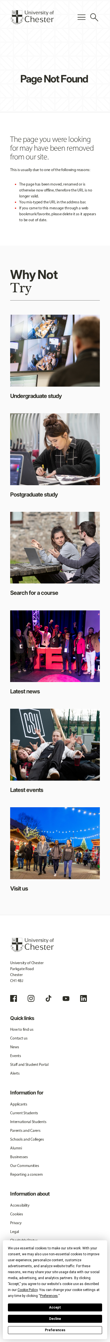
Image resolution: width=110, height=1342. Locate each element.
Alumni (16, 1148)
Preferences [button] (49, 1296)
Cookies (16, 1214)
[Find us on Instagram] (31, 998)
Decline (55, 1319)
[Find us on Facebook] (13, 998)
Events (15, 1055)
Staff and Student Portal (29, 1064)
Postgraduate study (34, 494)
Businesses (19, 1156)
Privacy (15, 1222)
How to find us (21, 1029)
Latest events (26, 790)
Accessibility (19, 1205)
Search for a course (34, 592)
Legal (14, 1231)
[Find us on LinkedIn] (83, 998)
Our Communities (24, 1165)
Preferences (55, 1330)
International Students (28, 1121)
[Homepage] (32, 17)
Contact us (18, 1038)
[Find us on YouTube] (66, 998)
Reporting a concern (26, 1174)
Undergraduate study (36, 396)
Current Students (24, 1113)
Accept (55, 1307)
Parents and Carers (25, 1130)
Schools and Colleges (27, 1139)
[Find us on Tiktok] (48, 998)
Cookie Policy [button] (27, 1290)
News (14, 1047)
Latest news (25, 691)
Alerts (14, 1073)
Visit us (19, 888)
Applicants (18, 1104)
